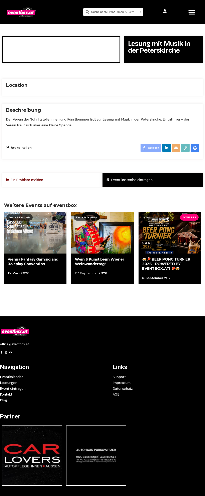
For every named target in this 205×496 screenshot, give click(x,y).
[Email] (176, 148)
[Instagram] (6, 352)
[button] (191, 12)
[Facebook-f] (1, 352)
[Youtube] (10, 352)
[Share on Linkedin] (166, 148)
